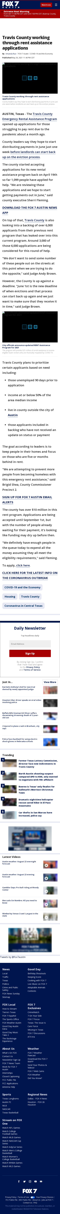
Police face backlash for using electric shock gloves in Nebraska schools (19, 740)
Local (4, 973)
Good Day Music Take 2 (10, 1033)
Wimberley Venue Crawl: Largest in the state (20, 914)
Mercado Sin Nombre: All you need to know (19, 901)
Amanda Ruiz (11, 54)
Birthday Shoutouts (37, 973)
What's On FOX (9, 1052)
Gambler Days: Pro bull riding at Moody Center (20, 888)
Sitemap (6, 997)
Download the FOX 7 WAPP (37, 1060)
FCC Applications (10, 1083)
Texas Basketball (10, 1112)
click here (23, 565)
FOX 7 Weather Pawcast (35, 1054)
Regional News (37, 1094)
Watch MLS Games (11, 1166)
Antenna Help (8, 1087)
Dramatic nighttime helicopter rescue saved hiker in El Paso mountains (36, 802)
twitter (24, 1181)
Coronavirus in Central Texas (23, 605)
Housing (10, 596)
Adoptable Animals (36, 987)
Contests (32, 991)
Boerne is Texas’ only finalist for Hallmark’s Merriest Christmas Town (37, 789)
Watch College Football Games (9, 1132)
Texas (5, 980)
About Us (8, 1048)
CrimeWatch (33, 1012)
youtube (35, 1181)
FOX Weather (34, 1074)
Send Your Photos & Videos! (37, 1066)
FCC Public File (9, 1080)
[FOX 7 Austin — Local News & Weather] (10, 4)
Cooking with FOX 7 (37, 980)
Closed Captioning (10, 1076)
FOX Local (8, 1004)
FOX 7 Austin (23, 54)
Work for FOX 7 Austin (9, 1068)
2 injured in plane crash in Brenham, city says (20, 727)
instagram (30, 1181)
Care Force (33, 1026)
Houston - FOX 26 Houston (36, 1103)
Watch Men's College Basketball (12, 1151)
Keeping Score (34, 977)
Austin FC (6, 1102)
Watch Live (46, 5)
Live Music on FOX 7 (37, 984)
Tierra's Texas (9, 1012)
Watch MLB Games (11, 1137)
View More (50, 682)
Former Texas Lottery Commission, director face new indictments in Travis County (38, 763)
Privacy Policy (33, 667)
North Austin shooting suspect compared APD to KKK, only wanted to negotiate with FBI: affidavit (38, 776)
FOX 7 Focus (34, 1019)
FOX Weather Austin (11, 1022)
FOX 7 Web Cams (36, 1071)
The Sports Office (10, 1019)
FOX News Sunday (11, 993)
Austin (13, 415)
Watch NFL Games (11, 1127)
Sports (6, 1094)
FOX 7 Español (9, 1015)
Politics (5, 984)
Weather (33, 1048)
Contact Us (7, 1056)
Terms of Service (31, 669)
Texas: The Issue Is (37, 1022)
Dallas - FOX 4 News (37, 1098)
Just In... (7, 682)
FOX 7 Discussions (36, 1033)
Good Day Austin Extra (10, 1027)
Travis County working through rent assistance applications (25, 97)
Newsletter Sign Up (11, 1059)
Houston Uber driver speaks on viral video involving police (21, 701)
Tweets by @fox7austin (12, 957)
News (6, 969)
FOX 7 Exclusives (34, 1006)
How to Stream (9, 1008)
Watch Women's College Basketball (11, 1158)
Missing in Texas (35, 1029)
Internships (7, 1073)
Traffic (5, 977)
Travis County (34, 220)
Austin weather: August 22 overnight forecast (19, 862)
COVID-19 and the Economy (41, 54)
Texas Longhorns (10, 1098)
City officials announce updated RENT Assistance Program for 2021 (26, 346)
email (41, 1181)
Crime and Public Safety (10, 988)
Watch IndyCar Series (12, 1147)
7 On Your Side (35, 1015)
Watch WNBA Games (12, 1162)
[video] (50, 864)
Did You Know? (35, 1078)
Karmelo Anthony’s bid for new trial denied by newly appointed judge (18, 688)
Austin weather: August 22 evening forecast (18, 875)
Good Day (34, 969)
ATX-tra (31, 1036)
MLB (4, 1105)
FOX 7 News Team (11, 1063)
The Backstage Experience (9, 1039)
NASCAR (6, 1109)
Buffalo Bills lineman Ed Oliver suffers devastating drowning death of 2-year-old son (20, 715)
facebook (19, 1181)
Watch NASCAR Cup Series (11, 1142)
